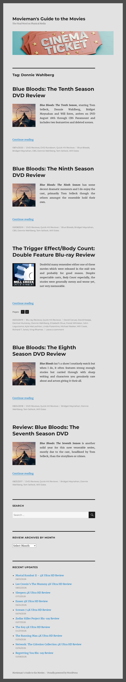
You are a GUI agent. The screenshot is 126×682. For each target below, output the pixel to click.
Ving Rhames (36, 329)
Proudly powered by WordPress (62, 673)
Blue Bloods (83, 147)
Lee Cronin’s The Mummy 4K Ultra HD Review (44, 584)
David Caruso (70, 320)
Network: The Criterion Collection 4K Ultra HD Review (48, 644)
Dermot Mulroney (21, 323)
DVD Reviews (32, 147)
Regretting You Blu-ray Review (34, 652)
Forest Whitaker (74, 323)
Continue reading (23, 139)
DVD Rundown (47, 147)
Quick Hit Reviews (65, 147)
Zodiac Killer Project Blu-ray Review (37, 618)
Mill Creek (82, 326)
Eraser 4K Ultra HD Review (32, 601)
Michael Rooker (68, 326)
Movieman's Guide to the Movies (48, 18)
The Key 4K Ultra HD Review (33, 627)
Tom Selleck (62, 151)
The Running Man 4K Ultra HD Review (39, 635)
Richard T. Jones (20, 329)
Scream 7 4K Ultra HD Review (33, 609)
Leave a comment (55, 329)
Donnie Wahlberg (46, 151)
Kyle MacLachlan (33, 326)
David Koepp (84, 320)
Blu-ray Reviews (34, 320)
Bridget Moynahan (21, 151)
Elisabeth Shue (57, 323)
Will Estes (74, 151)
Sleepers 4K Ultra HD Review (33, 592)
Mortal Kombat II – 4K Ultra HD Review (40, 575)
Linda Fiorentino (51, 326)
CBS (34, 151)
